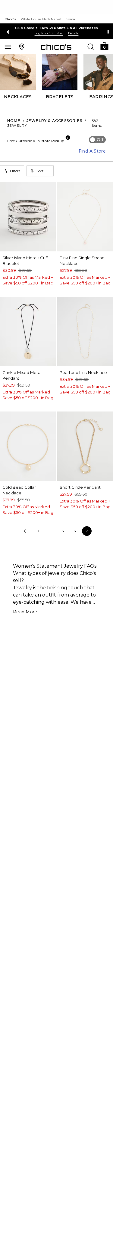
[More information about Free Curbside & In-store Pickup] (67, 137)
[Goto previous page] (26, 531)
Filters (15, 170)
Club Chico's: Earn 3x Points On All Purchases (56, 28)
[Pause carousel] (107, 31)
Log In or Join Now (49, 33)
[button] (104, 45)
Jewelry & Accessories (54, 120)
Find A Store (92, 151)
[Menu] (7, 46)
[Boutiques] (21, 46)
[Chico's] (56, 47)
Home (13, 120)
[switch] (97, 139)
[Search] (90, 46)
